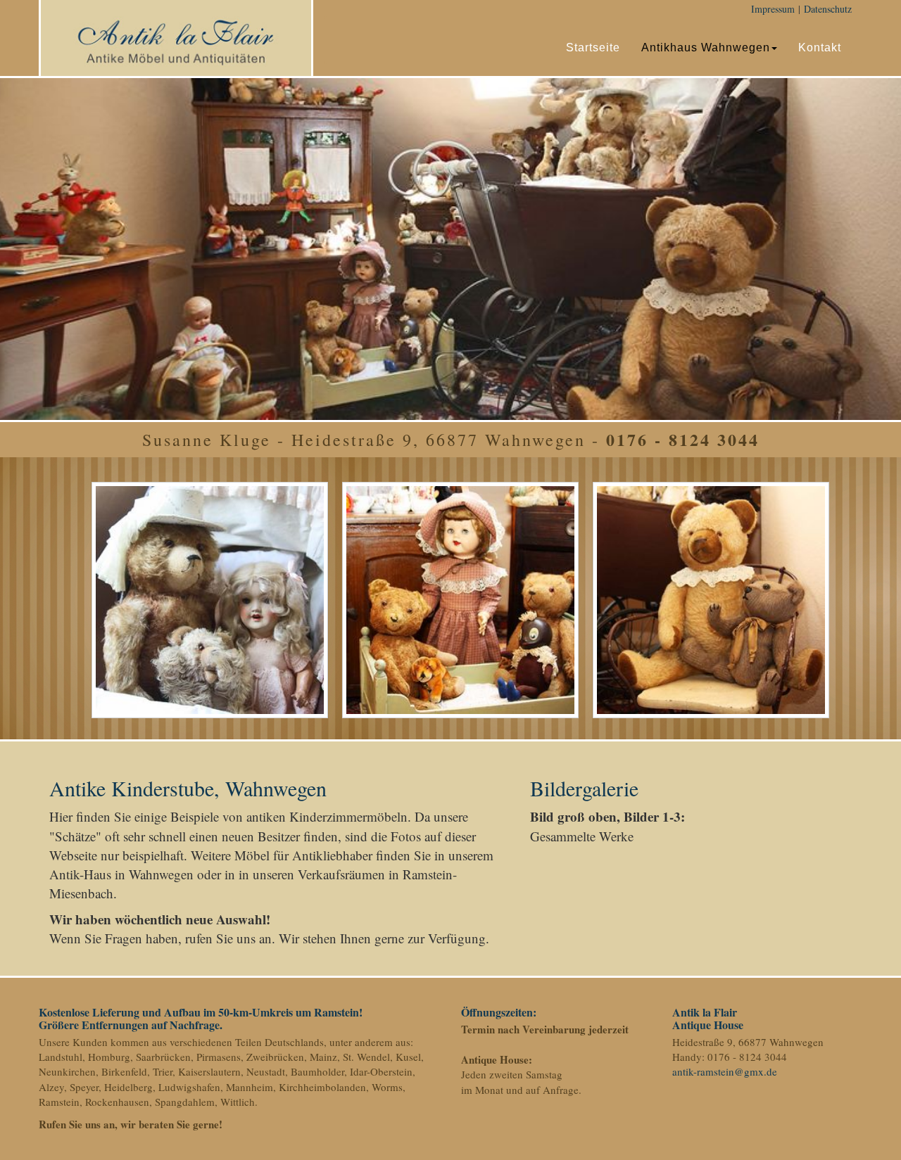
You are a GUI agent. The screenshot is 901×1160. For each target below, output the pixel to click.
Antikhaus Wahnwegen (705, 47)
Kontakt (819, 47)
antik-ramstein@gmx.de (724, 1071)
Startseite (593, 47)
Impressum (773, 8)
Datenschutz (828, 8)
